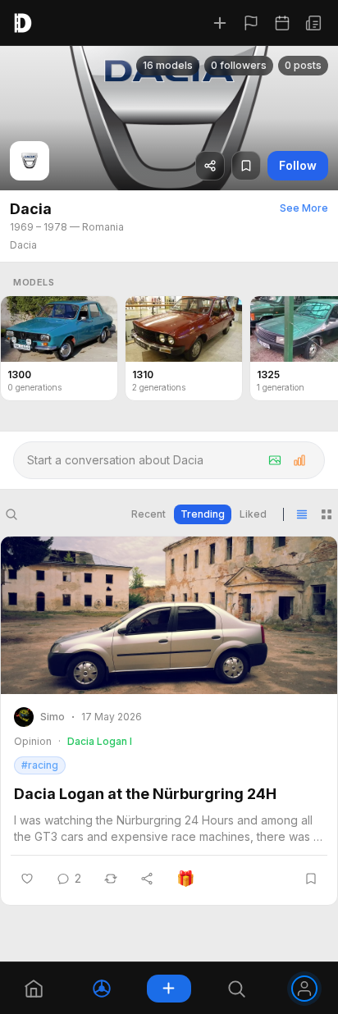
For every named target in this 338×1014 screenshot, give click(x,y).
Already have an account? (169, 973)
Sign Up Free (169, 933)
